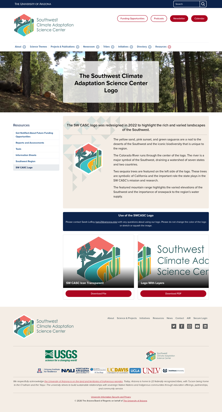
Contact (179, 318)
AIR (189, 318)
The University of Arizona (135, 400)
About (18, 47)
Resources (160, 47)
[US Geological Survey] (61, 355)
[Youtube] (197, 327)
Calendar (199, 18)
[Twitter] (173, 327)
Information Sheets (26, 155)
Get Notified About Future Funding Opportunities (34, 135)
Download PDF (173, 293)
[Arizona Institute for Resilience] (48, 370)
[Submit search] (203, 4)
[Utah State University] (173, 370)
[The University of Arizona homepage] (33, 4)
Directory (142, 47)
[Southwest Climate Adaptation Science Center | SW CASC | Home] (44, 25)
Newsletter (179, 18)
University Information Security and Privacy (111, 397)
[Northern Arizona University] (75, 370)
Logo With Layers (152, 283)
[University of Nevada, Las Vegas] (151, 370)
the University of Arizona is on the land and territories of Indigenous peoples (83, 381)
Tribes (106, 47)
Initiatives (123, 47)
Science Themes (38, 47)
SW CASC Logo (24, 167)
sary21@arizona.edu (106, 221)
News (170, 318)
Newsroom (89, 47)
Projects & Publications (63, 47)
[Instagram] (189, 327)
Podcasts (159, 18)
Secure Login (200, 318)
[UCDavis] (117, 370)
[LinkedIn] (205, 327)
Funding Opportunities (132, 18)
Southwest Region (25, 161)
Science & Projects (127, 318)
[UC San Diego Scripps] (98, 370)
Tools (18, 149)
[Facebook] (181, 327)
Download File (98, 293)
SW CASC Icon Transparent (85, 283)
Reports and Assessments (30, 142)
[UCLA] (135, 370)
